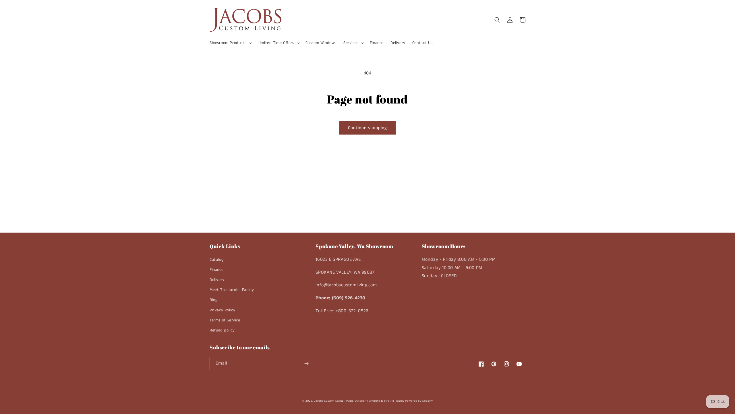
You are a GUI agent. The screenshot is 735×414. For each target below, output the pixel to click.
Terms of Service (225, 320)
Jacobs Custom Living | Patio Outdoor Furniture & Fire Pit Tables (359, 401)
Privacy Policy (222, 310)
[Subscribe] (306, 363)
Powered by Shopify (419, 401)
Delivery (217, 280)
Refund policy (222, 330)
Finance (216, 270)
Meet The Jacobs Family (232, 290)
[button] (230, 43)
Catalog (216, 259)
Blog (213, 300)
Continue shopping (367, 128)
